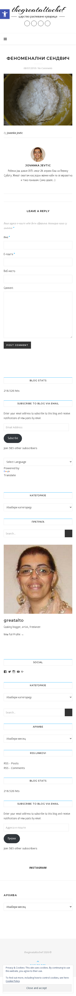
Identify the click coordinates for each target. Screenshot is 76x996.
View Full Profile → (14, 634)
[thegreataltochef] (38, 16)
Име (7, 237)
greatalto (14, 620)
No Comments (45, 68)
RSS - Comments (14, 768)
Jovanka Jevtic (15, 133)
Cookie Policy (13, 981)
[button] (5, 14)
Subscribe (13, 438)
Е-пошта (9, 254)
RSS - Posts (11, 763)
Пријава (12, 838)
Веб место (9, 271)
